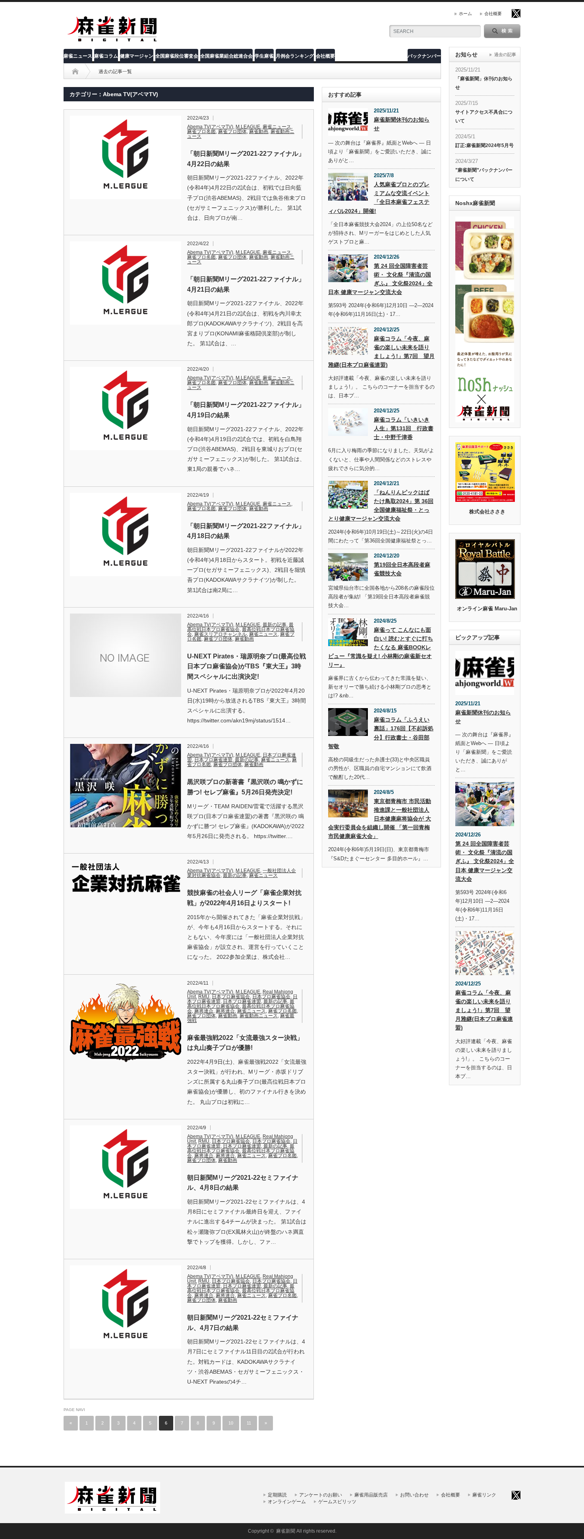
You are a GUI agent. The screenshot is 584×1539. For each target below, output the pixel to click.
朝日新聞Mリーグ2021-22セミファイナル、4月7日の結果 (242, 1322)
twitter (516, 13)
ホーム (465, 13)
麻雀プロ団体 (232, 131)
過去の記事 (505, 54)
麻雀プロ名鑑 (201, 131)
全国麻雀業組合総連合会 (226, 56)
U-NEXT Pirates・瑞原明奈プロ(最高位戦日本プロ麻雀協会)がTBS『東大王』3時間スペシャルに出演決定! (246, 666)
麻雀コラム (106, 56)
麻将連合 (203, 1011)
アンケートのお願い (320, 1495)
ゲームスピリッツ (337, 1501)
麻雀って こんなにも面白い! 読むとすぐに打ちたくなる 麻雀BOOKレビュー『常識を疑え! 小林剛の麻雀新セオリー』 (380, 647)
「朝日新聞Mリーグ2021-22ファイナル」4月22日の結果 (246, 158)
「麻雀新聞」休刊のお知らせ (483, 83)
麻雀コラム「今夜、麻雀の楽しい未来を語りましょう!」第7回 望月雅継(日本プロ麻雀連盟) (381, 351)
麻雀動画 (258, 131)
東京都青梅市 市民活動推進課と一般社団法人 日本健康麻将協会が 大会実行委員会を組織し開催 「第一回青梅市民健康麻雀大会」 (379, 818)
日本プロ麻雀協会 (231, 996)
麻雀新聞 (285, 1531)
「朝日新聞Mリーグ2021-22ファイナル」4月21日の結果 (246, 284)
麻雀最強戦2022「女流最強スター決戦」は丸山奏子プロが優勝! (245, 1042)
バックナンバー (424, 56)
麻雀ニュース (78, 56)
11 (249, 1423)
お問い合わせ (414, 1495)
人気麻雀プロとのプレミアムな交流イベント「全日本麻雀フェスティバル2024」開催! (378, 197)
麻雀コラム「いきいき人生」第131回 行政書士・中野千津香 (403, 428)
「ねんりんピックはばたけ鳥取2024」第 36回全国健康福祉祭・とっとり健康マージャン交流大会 (380, 505)
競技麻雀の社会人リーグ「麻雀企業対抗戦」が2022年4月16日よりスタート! (244, 897)
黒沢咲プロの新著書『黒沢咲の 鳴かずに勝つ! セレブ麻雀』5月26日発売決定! (245, 787)
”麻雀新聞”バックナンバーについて (483, 174)
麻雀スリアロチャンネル (220, 634)
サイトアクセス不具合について (483, 116)
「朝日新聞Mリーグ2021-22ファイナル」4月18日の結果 (246, 531)
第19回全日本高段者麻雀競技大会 (402, 569)
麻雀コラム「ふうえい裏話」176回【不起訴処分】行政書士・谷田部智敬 (380, 732)
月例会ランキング (295, 56)
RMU (203, 996)
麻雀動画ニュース (259, 1015)
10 (230, 1423)
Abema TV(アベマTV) (210, 127)
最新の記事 (274, 624)
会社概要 (493, 13)
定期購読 (277, 1495)
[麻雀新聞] (113, 40)
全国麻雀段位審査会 (176, 56)
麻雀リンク (484, 1495)
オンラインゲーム (287, 1501)
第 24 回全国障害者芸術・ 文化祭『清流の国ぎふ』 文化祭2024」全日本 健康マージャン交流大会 (380, 279)
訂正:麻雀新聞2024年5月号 (484, 145)
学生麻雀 (264, 56)
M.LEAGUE (248, 127)
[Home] (75, 71)
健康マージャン (136, 56)
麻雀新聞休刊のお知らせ (401, 124)
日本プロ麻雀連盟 (213, 760)
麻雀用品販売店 (371, 1495)
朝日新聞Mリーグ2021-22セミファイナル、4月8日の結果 (242, 1182)
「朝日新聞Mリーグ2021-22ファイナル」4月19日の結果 (246, 409)
